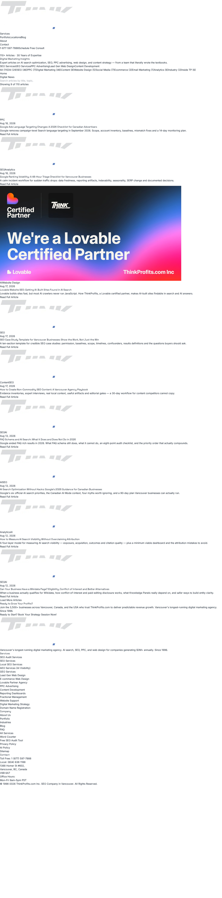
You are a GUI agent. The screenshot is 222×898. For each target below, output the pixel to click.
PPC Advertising (40, 66)
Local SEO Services (11, 664)
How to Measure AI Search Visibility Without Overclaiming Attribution (40, 539)
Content (67, 69)
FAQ (2, 729)
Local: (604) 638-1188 (13, 762)
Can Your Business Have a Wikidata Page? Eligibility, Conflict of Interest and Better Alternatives (54, 589)
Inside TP (188, 69)
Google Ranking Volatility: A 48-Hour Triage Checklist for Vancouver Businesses (45, 176)
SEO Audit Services (11, 657)
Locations (15, 37)
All (4, 69)
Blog (23, 37)
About (3, 40)
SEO (22, 69)
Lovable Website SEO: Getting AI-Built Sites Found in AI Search (36, 289)
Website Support (9, 700)
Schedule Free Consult (31, 48)
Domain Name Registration (15, 707)
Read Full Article (9, 184)
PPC (31, 69)
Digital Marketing (48, 69)
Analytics (161, 69)
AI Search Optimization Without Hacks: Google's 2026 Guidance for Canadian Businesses (51, 489)
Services (5, 33)
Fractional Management (13, 696)
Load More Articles (11, 600)
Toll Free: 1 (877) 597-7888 (15, 758)
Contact (4, 44)
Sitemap (4, 751)
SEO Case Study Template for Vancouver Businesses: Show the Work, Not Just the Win (49, 339)
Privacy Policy (8, 743)
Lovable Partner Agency (13, 682)
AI (13, 69)
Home (3, 73)
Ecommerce (123, 69)
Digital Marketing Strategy (15, 704)
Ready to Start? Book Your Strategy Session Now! (28, 614)
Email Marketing (143, 69)
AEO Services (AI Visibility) (15, 668)
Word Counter (8, 736)
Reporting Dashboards (13, 693)
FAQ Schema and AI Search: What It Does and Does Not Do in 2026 (38, 439)
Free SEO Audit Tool (11, 740)
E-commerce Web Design (14, 678)
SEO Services (7, 66)
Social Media (105, 69)
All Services (6, 733)
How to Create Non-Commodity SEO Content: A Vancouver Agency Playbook (44, 389)
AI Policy (5, 747)
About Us (5, 715)
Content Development (87, 66)
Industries (5, 722)
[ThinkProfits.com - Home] (111, 16)
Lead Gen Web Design (62, 66)
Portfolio (5, 37)
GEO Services (23, 66)
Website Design (85, 69)
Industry (174, 69)
